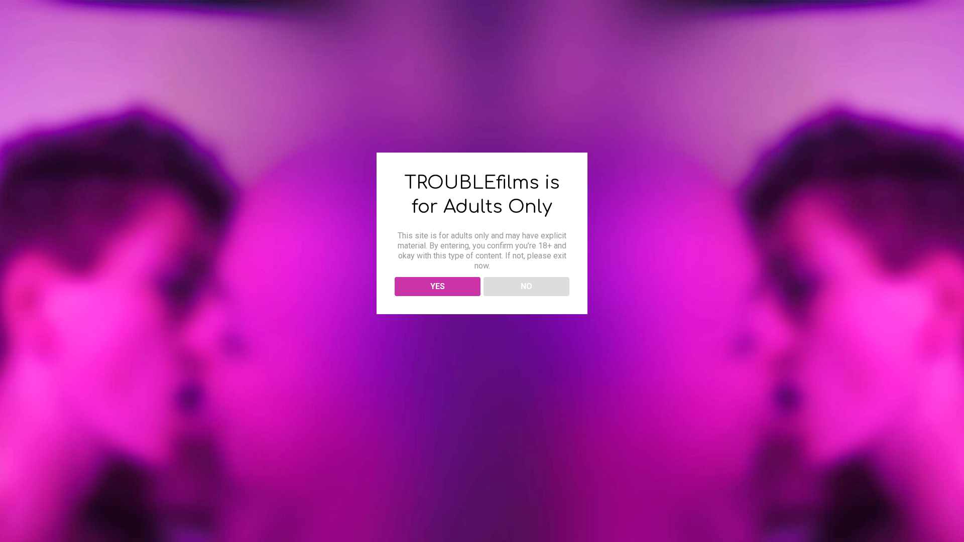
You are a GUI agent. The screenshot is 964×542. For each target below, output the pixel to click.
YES (437, 286)
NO (526, 286)
